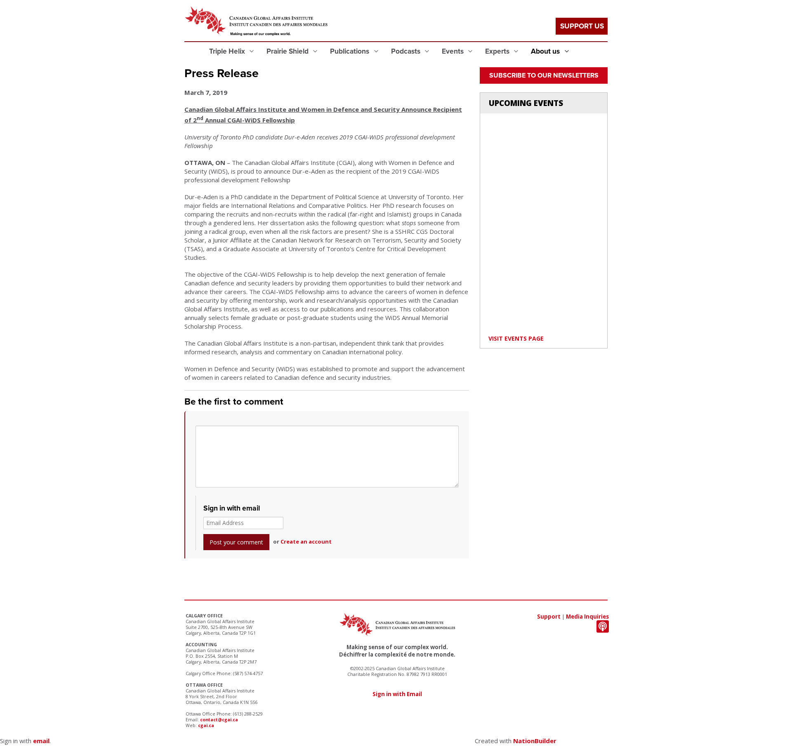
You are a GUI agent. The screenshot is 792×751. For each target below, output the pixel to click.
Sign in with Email (397, 694)
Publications (350, 51)
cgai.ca (206, 725)
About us (546, 51)
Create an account (306, 541)
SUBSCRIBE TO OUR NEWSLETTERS (544, 75)
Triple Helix (228, 51)
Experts (498, 51)
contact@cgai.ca (219, 720)
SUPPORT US (582, 26)
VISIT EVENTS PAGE (516, 338)
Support (549, 616)
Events (453, 51)
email (41, 741)
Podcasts (406, 51)
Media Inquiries (587, 616)
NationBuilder (534, 741)
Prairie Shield (288, 51)
